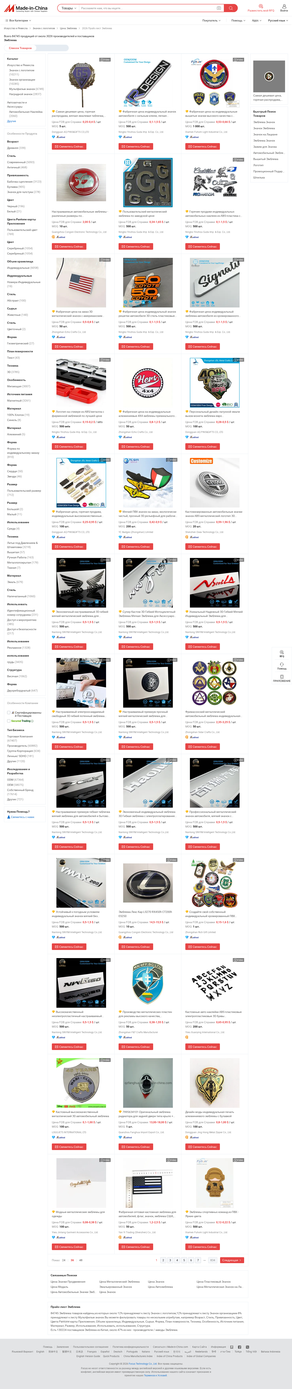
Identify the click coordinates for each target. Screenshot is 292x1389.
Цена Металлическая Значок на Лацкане (220, 1287)
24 (63, 1260)
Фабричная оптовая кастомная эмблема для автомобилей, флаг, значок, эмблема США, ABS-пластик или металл (147, 1214)
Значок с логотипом (21, 72)
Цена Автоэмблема (160, 1287)
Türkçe (238, 1351)
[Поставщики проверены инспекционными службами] (25, 714)
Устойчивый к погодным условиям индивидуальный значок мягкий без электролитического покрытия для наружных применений (80, 914)
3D (13, 372)
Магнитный (19, 400)
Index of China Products (170, 1356)
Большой (15, 509)
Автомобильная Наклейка (26, 114)
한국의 (176, 1351)
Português (132, 1351)
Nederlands (201, 1351)
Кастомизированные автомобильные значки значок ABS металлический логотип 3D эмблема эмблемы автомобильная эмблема (213, 514)
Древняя (16, 148)
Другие (11, 121)
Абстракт (16, 300)
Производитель (22, 745)
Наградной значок (25, 94)
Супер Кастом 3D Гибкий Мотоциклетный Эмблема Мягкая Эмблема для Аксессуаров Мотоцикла (147, 614)
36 (72, 1260)
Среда (13, 528)
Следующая (230, 1260)
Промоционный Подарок (269, 171)
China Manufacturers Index (138, 1356)
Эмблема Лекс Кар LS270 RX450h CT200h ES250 (145, 914)
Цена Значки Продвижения (68, 1281)
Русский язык (161, 1351)
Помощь (236, 20)
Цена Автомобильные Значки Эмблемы (74, 1292)
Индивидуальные (23, 268)
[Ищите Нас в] (247, 1346)
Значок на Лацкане (265, 134)
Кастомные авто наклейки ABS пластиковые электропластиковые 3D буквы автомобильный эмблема (213, 1014)
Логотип (258, 165)
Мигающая (18, 386)
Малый (14, 514)
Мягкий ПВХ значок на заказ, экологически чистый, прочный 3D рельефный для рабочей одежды (148, 514)
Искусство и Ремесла (20, 65)
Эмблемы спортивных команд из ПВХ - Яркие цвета (212, 1214)
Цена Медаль (59, 1287)
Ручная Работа (20, 557)
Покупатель (210, 20)
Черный (16, 206)
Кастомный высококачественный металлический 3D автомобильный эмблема (80, 1114)
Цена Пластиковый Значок (214, 1281)
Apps (255, 20)
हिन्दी (214, 1351)
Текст (13, 357)
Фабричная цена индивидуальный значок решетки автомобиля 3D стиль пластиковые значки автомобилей (147, 314)
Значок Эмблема (264, 128)
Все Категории (18, 20)
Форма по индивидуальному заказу (23, 453)
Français (92, 1351)
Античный (17, 167)
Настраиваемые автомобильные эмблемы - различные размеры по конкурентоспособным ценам (80, 214)
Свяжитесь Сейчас (71, 146)
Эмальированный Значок (115, 1287)
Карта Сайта (199, 1346)
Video (106, 59)
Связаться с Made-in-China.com (170, 1346)
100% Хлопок (18, 415)
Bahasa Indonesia (270, 1351)
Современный (21, 162)
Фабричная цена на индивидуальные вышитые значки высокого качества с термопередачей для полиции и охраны (211, 114)
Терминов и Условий (155, 1375)
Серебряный (20, 248)
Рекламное (18, 647)
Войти (284, 10)
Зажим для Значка (265, 146)
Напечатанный (21, 596)
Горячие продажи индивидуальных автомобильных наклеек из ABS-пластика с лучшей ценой (212, 214)
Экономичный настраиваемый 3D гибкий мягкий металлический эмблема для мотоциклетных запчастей (80, 614)
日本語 (79, 1351)
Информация (218, 1346)
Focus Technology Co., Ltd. (143, 1363)
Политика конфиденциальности (131, 1346)
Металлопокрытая (22, 562)
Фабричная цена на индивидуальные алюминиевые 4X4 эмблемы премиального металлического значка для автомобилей (147, 414)
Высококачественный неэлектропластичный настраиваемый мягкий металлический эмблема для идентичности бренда (77, 1014)
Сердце (15, 471)
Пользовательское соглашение (90, 1346)
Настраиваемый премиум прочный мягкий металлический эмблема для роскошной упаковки (143, 714)
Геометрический (20, 343)
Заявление (63, 1346)
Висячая (17, 676)
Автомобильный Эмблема (270, 153)
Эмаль (15, 582)
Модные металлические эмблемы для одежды (78, 1214)
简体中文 (53, 1351)
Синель (14, 420)
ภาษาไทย (225, 1351)
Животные (17, 315)
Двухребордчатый (22, 690)
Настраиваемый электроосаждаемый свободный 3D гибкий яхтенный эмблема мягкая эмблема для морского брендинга (78, 714)
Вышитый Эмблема (265, 159)
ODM (15, 779)
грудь (15, 662)
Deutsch (118, 1351)
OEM (15, 785)
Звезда (14, 476)
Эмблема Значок (264, 122)
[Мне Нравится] (240, 1346)
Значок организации (22, 82)
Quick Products (111, 1356)
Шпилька (259, 177)
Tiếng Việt (251, 1351)
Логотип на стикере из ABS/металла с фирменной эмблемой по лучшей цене (78, 414)
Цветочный (16, 329)
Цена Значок (156, 1281)
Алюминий (16, 434)
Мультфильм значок (26, 89)
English (40, 1351)
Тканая (13, 567)
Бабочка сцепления (24, 181)
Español (105, 1351)
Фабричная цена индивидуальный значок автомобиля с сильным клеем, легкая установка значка (147, 114)
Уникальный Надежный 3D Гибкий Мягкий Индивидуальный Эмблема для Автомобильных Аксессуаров (214, 614)
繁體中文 (67, 1351)
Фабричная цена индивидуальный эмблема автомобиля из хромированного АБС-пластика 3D (212, 314)
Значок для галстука (23, 192)
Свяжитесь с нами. (22, 817)
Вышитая (16, 552)
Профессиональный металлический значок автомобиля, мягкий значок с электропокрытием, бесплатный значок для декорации (213, 814)
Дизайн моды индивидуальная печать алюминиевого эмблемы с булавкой (209, 1114)
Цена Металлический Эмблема (119, 1281)
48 (80, 1260)
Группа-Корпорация (23, 751)
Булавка (16, 187)
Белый (14, 211)
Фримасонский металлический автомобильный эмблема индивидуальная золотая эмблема (212, 714)
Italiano (146, 1351)
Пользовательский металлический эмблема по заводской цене (143, 214)
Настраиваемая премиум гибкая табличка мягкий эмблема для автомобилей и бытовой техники (81, 814)
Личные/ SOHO (20, 756)
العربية (188, 1351)
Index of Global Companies (201, 1356)
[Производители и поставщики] (25, 8)
